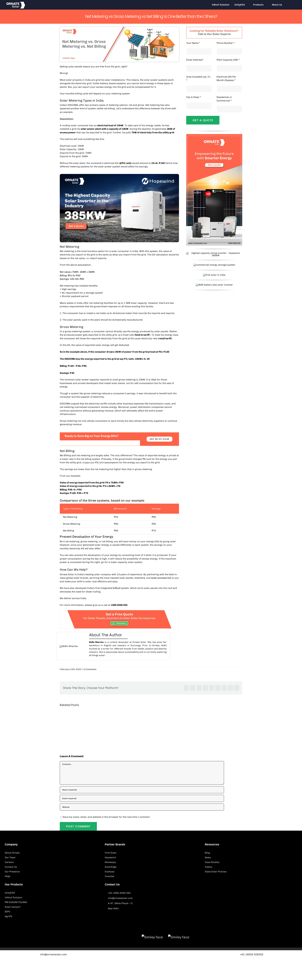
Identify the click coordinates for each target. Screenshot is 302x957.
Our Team (10, 857)
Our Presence (12, 871)
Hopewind (110, 857)
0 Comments (90, 669)
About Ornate (12, 852)
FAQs (7, 876)
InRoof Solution (13, 897)
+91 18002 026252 (251, 954)
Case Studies (212, 862)
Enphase (109, 871)
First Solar (111, 852)
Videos (208, 866)
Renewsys (110, 862)
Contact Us (11, 866)
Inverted (109, 876)
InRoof (116, 588)
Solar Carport (12, 907)
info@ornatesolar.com (120, 898)
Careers (9, 862)
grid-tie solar (103, 79)
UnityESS (10, 892)
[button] (291, 5)
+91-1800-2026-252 (119, 893)
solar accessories (161, 577)
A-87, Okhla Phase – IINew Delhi (120, 906)
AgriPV (8, 916)
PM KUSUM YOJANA (16, 902)
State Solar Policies (215, 871)
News (208, 857)
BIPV (7, 911)
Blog (207, 852)
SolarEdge (110, 866)
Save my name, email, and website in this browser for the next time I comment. (106, 817)
